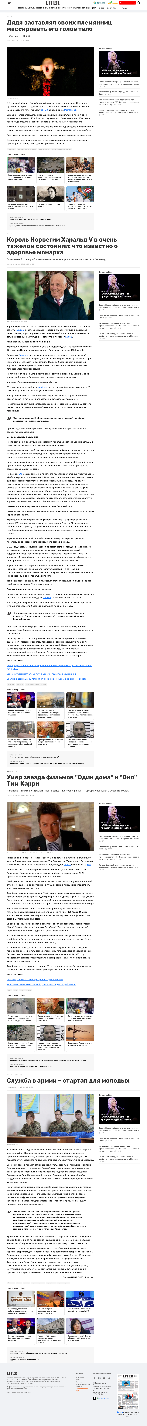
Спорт (69, 8)
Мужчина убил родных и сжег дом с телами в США (30, 1067)
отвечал (47, 597)
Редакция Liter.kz (13, 1087)
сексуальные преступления (27, 149)
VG (20, 474)
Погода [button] (124, 8)
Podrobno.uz (70, 110)
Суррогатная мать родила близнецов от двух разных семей (34, 757)
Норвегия (20, 684)
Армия (19, 1283)
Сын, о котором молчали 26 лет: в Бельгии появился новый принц (41, 674)
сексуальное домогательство (61, 149)
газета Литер (51, 1283)
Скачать (120, 1412)
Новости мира (42, 8)
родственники (44, 149)
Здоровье (11, 684)
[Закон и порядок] (100, 3)
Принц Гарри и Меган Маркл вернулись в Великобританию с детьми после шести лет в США (47, 1060)
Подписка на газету (127, 3)
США (9, 990)
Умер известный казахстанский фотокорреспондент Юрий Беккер (41, 984)
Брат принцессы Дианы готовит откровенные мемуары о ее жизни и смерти (46, 679)
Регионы (85, 8)
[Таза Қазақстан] (113, 3)
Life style (62, 8)
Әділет (93, 8)
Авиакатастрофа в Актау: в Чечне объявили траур (30, 219)
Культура (77, 8)
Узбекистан (11, 149)
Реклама (78, 1380)
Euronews (23, 355)
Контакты (79, 1386)
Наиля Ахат (11, 41)
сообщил (20, 330)
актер (22, 990)
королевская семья (32, 684)
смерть (28, 990)
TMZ (89, 864)
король (43, 684)
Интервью (53, 8)
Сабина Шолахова (13, 264)
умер (15, 990)
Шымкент (11, 1283)
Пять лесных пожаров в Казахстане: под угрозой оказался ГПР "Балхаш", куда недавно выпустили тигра (119, 102)
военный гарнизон (38, 1283)
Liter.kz (44, 110)
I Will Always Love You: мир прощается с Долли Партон (116, 71)
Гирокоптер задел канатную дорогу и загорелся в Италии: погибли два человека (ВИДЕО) (46, 763)
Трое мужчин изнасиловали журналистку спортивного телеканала (37, 226)
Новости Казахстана (26, 8)
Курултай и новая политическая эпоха (25, 1360)
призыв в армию (63, 1283)
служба (26, 1283)
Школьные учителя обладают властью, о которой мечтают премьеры (38, 1353)
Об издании (80, 1377)
